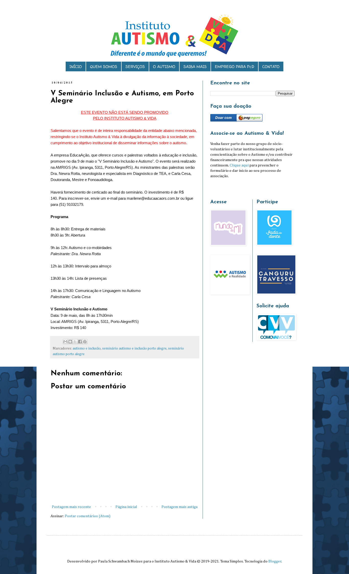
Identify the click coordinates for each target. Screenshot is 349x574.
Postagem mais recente (71, 507)
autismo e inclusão (87, 348)
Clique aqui (239, 165)
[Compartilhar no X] (75, 341)
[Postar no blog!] (70, 341)
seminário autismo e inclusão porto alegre (134, 348)
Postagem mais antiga (179, 507)
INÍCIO (75, 66)
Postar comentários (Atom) (87, 516)
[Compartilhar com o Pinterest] (84, 341)
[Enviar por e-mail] (65, 341)
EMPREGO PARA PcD (234, 66)
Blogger (275, 561)
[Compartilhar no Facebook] (80, 341)
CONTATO (271, 66)
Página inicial (126, 507)
